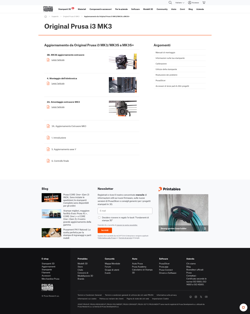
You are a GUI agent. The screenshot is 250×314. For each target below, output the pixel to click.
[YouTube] (206, 297)
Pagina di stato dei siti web (138, 298)
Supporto (55, 16)
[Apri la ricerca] (170, 2)
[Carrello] (204, 2)
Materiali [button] (82, 9)
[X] (201, 297)
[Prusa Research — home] (48, 9)
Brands (81, 278)
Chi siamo (191, 263)
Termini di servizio (125, 238)
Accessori (46, 275)
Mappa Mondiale (112, 263)
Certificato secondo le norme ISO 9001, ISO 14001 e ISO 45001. (196, 281)
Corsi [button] (182, 9)
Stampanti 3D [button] (66, 8)
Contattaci (191, 275)
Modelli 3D (83, 263)
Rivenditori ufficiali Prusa (194, 271)
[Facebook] (191, 297)
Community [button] (162, 9)
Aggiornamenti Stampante (48, 268)
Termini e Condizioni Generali (90, 295)
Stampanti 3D (48, 263)
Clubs (80, 269)
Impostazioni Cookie (160, 298)
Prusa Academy (139, 266)
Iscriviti (104, 230)
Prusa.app (163, 266)
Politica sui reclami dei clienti (111, 298)
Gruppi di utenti (112, 269)
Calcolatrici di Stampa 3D (142, 271)
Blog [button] (191, 9)
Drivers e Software (167, 273)
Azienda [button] (200, 9)
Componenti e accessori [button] (101, 9)
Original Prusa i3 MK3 (71, 16)
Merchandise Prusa (50, 278)
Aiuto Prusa (137, 263)
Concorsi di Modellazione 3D (85, 274)
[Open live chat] (243, 307)
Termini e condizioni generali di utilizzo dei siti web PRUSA (129, 295)
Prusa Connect (166, 269)
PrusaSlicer (164, 263)
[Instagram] (196, 297)
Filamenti (46, 272)
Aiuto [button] (173, 9)
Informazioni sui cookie (87, 298)
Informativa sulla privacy (167, 295)
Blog (188, 266)
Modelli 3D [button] (148, 9)
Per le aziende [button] (121, 9)
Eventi (108, 273)
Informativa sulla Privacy (107, 238)
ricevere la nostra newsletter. (127, 225)
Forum (108, 266)
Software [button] (135, 9)
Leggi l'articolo (58, 60)
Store (80, 266)
